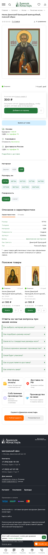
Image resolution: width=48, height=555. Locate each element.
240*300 (25, 187)
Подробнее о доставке (11, 154)
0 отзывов (16, 21)
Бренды (28, 490)
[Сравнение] (45, 4)
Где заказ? (32, 552)
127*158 (31, 181)
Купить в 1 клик (24, 123)
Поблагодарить (15, 418)
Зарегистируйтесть (26, 104)
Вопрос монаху (39, 541)
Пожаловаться (34, 418)
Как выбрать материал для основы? (19, 327)
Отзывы (21, 215)
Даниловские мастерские (36, 239)
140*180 (41, 181)
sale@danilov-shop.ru (9, 479)
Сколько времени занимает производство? (22, 348)
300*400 (35, 187)
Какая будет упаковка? (13, 355)
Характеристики (8, 215)
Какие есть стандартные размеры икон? (21, 341)
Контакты (42, 552)
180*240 (15, 187)
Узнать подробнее (15, 538)
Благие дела (6, 544)
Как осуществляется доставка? (17, 362)
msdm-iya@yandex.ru (9, 481)
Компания (16, 490)
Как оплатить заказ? (12, 369)
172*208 (6, 187)
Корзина (23, 552)
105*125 (22, 181)
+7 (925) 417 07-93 (10, 469)
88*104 (13, 181)
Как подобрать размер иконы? (16, 334)
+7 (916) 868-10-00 (10, 462)
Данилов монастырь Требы (12, 541)
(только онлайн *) (21, 96)
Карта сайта (7, 516)
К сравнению (41, 21)
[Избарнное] (39, 4)
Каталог (14, 552)
